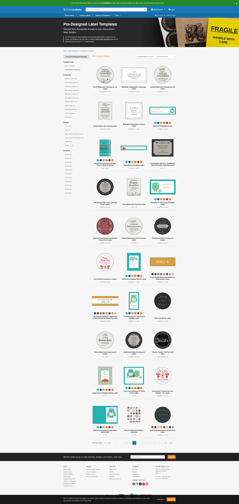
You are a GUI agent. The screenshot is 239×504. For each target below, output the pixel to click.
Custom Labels (85, 15)
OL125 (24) (68, 185)
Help (117, 15)
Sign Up (171, 457)
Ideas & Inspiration (91, 476)
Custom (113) (69, 145)
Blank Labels (69, 15)
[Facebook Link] (133, 484)
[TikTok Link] (140, 484)
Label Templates (73, 51)
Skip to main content (7, 2)
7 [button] (158, 443)
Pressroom (135, 474)
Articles (111, 472)
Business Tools (90, 474)
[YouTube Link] (146, 484)
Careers (134, 472)
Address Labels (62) (71, 79)
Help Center (113, 469)
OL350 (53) (68, 154)
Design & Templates (103, 15)
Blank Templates (70, 66)
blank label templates (103, 39)
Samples (112, 476)
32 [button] (165, 443)
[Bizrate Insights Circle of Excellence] (137, 493)
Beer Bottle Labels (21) (72, 98)
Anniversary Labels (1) (71, 82)
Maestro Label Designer (93, 469)
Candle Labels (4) (70, 113)
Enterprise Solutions (69, 483)
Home (65, 51)
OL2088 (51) (68, 158)
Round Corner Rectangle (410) (74, 134)
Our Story (135, 469)
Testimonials (136, 476)
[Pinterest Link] (143, 484)
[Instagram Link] (137, 484)
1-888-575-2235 (171, 15)
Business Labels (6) (71, 109)
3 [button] (142, 443)
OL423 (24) (68, 189)
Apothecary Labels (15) (72, 86)
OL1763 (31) (68, 178)
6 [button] (154, 443)
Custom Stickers (68, 474)
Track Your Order (114, 474)
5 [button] (150, 443)
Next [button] (171, 443)
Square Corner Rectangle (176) (74, 138)
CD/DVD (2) (68, 141)
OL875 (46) (68, 162)
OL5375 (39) (68, 170)
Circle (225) (68, 126)
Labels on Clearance (69, 481)
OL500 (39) (68, 166)
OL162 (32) (68, 174)
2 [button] (138, 443)
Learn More (160, 499)
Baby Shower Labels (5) (72, 90)
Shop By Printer (68, 486)
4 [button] (146, 443)
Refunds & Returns (115, 479)
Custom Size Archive (69, 479)
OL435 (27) (68, 181)
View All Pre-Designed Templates (76, 57)
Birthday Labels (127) (71, 102)
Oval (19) (67, 130)
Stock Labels (67, 476)
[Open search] (145, 9)
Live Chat (160, 15)
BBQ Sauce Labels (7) (71, 94)
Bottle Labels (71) (70, 106)
